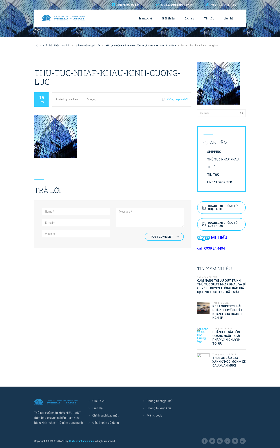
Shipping (214, 152)
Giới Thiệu (98, 401)
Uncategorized (219, 182)
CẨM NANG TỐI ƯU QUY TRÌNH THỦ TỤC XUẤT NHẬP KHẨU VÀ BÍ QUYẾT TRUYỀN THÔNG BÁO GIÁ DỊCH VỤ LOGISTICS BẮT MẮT (221, 286)
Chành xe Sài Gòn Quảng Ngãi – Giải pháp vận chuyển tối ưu (226, 337)
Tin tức (209, 18)
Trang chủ (145, 18)
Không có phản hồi (177, 99)
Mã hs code (154, 415)
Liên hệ (228, 18)
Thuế (211, 167)
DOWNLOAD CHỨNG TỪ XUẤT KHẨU (223, 224)
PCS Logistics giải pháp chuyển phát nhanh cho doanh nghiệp (227, 312)
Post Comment (162, 236)
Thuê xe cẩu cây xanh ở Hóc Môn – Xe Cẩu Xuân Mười (229, 361)
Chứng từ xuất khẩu (159, 408)
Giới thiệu (168, 18)
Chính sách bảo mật (105, 415)
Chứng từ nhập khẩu (160, 401)
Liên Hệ (97, 408)
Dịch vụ (189, 18)
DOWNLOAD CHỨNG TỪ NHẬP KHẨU (223, 208)
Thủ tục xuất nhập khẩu (81, 441)
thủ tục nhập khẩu (223, 159)
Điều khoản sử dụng (105, 423)
